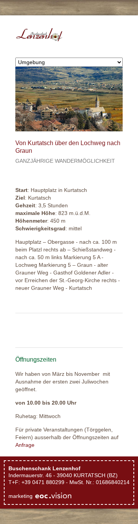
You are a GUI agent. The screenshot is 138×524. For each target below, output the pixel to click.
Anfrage (24, 445)
